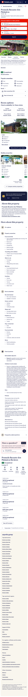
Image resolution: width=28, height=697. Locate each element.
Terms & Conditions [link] (6, 655)
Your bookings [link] (5, 629)
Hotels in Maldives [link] (6, 605)
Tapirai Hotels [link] (7, 528)
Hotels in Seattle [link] (5, 588)
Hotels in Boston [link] (5, 576)
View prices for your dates (18, 148)
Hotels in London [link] (5, 583)
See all (2, 88)
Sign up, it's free (15, 197)
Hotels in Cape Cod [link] (6, 623)
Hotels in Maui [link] (5, 614)
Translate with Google (7, 483)
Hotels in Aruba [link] (5, 598)
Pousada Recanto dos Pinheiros (12, 24)
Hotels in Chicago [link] (6, 544)
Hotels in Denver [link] (5, 565)
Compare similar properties (15, 186)
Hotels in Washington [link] (6, 567)
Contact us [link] (4, 634)
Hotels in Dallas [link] (5, 592)
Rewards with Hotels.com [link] (7, 679)
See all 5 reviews (5, 74)
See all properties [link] (7, 6)
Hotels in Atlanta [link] (5, 572)
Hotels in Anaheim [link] (6, 590)
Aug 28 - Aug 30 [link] (7, 115)
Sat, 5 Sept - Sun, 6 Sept (10, 29)
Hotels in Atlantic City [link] (6, 578)
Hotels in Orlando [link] (6, 546)
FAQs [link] (3, 631)
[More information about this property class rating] (5, 14)
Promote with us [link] (5, 647)
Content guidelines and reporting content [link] (11, 664)
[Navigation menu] (25, 2)
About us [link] (4, 672)
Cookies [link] (4, 659)
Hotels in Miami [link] (5, 560)
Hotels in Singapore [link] (6, 603)
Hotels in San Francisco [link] (7, 555)
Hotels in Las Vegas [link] (6, 539)
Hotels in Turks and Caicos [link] (7, 600)
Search (14, 37)
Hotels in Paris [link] (5, 562)
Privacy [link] (3, 657)
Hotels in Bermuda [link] (6, 607)
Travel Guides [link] (5, 677)
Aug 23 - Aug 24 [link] (21, 110)
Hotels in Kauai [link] (5, 619)
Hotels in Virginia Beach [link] (7, 585)
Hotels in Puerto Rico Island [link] (8, 616)
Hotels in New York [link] (6, 542)
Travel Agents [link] (5, 649)
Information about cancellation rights (11, 216)
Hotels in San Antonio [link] (6, 574)
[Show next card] (26, 48)
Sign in (8, 197)
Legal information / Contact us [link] (8, 662)
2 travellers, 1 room (9, 33)
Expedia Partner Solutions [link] (7, 644)
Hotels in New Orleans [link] (7, 549)
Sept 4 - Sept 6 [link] (20, 115)
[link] (25, 6)
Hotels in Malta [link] (5, 610)
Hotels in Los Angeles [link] (6, 558)
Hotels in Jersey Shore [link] (7, 612)
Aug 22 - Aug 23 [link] (7, 110)
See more (3, 67)
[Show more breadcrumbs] (2, 528)
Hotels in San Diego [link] (6, 551)
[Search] (24, 451)
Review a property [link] (6, 636)
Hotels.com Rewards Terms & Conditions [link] (10, 666)
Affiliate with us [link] (5, 642)
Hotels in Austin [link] (5, 569)
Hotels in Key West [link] (6, 581)
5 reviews (4, 465)
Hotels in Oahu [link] (5, 621)
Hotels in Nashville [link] (6, 553)
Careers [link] (4, 674)
